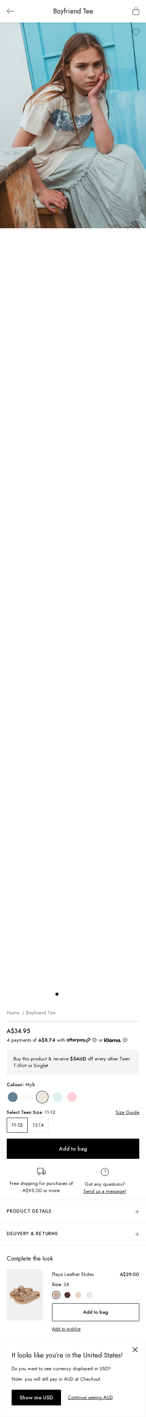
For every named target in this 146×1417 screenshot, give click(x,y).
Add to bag (73, 1148)
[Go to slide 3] (71, 994)
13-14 (38, 1125)
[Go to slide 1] (56, 994)
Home (13, 1012)
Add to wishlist (66, 1329)
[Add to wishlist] (136, 32)
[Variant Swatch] (12, 1097)
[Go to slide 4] (79, 994)
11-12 (17, 1125)
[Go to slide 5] (86, 994)
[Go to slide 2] (64, 994)
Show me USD (36, 1397)
